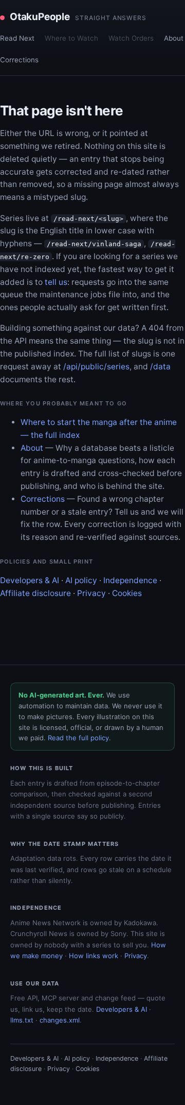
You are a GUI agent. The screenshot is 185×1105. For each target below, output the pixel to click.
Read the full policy (78, 738)
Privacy (91, 593)
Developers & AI (29, 580)
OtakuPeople (78, 17)
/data (160, 366)
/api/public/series (96, 366)
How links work (93, 955)
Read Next (17, 38)
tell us (56, 282)
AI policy (81, 580)
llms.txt (21, 1020)
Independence (130, 580)
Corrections (19, 60)
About (173, 38)
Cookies (127, 593)
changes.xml (60, 1020)
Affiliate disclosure (35, 593)
